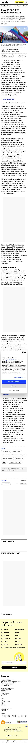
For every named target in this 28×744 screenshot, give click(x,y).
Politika (17, 5)
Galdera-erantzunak (5, 693)
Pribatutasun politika (5, 701)
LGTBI (4, 462)
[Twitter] (9, 716)
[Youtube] (19, 716)
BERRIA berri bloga (5, 690)
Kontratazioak (4, 694)
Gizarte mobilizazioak (15, 462)
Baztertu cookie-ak (14, 390)
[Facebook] (12, 716)
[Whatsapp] (2, 716)
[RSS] (22, 716)
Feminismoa (19, 458)
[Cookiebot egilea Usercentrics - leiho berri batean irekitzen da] (20, 352)
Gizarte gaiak (16, 451)
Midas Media (3, 710)
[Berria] (5, 677)
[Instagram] (15, 716)
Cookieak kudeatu (18, 377)
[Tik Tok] (25, 716)
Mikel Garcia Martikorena (12, 49)
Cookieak (3, 702)
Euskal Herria (6, 451)
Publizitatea (3, 691)
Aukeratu (13, 386)
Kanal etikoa (3, 704)
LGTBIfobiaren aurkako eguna (15, 103)
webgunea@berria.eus (11, 682)
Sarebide (3, 695)
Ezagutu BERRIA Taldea (6, 689)
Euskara (22, 5)
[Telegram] (5, 716)
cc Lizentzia (3, 703)
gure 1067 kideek (11, 360)
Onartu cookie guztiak (14, 381)
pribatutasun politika (14, 647)
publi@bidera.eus (10, 684)
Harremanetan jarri (5, 685)
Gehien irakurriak (7, 541)
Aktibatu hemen (13, 470)
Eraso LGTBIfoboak (7, 458)
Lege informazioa (4, 700)
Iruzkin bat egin (7, 483)
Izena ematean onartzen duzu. (14, 647)
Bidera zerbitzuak (4, 709)
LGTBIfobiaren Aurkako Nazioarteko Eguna (14, 455)
